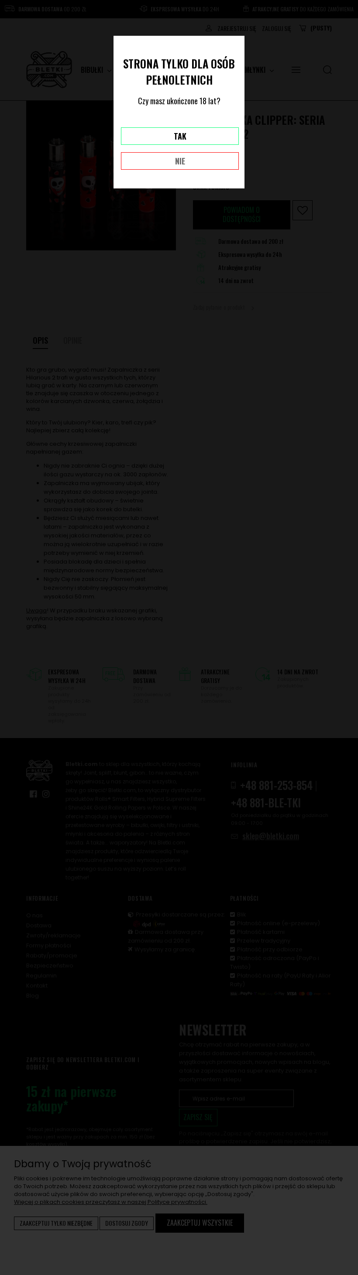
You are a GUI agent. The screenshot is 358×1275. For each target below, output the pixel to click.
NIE (180, 161)
